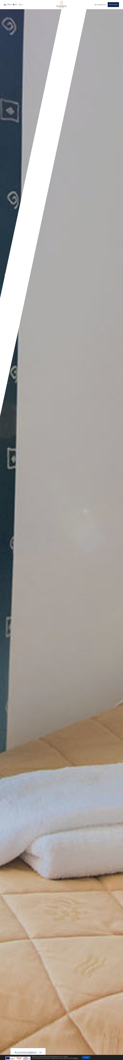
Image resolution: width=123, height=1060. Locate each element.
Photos (68, 46)
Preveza (67, 49)
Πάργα (67, 52)
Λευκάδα (65, 55)
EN (19, 4)
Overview (70, 20)
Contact (64, 62)
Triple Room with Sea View (61, 36)
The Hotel (74, 14)
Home (76, 11)
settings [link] (75, 1058)
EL (22, 4)
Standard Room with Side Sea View (61, 33)
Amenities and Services (62, 42)
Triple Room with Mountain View (63, 28)
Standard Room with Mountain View (66, 24)
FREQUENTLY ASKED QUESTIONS (60, 66)
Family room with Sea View (61, 39)
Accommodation (70, 17)
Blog (66, 58)
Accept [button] (86, 1057)
